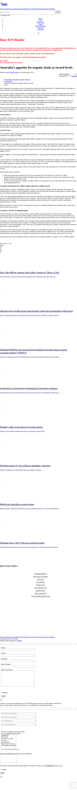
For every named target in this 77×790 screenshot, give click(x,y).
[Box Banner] (8, 737)
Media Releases (41, 26)
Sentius (19, 641)
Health (40, 579)
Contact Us (40, 28)
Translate (74, 76)
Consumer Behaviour (40, 596)
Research (40, 585)
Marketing (40, 591)
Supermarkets (40, 574)
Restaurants (40, 593)
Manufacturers (40, 576)
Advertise (40, 29)
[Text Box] (8, 740)
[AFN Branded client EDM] (8, 745)
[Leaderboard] (8, 735)
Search (58, 12)
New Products (40, 588)
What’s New (41, 22)
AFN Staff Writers (12, 72)
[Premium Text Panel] (8, 739)
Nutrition (40, 582)
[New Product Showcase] (8, 744)
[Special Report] (8, 742)
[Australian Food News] (3, 4)
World (41, 24)
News (40, 20)
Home (41, 19)
